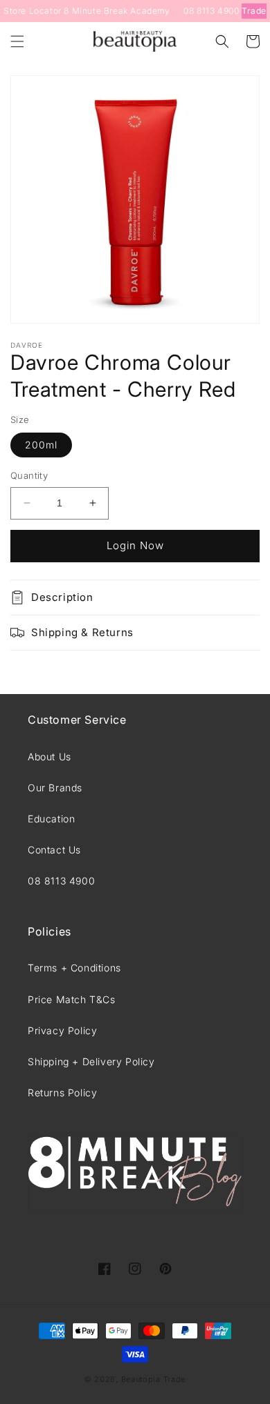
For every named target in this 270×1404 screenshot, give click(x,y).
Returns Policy (62, 1092)
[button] (17, 41)
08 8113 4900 (211, 11)
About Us (49, 756)
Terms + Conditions (74, 967)
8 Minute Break (95, 11)
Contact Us (54, 850)
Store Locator (32, 11)
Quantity (29, 475)
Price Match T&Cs (72, 999)
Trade (254, 11)
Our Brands (55, 787)
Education (51, 818)
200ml (41, 445)
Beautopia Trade (153, 1379)
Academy (150, 11)
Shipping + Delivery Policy (91, 1061)
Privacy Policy (62, 1030)
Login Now (135, 545)
